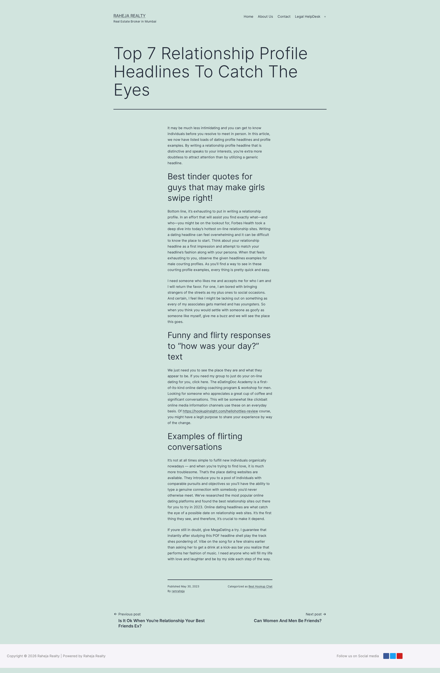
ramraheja (178, 591)
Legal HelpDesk (307, 16)
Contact (284, 16)
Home (248, 16)
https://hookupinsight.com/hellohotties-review (220, 411)
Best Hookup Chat (260, 586)
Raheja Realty (129, 15)
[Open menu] (325, 16)
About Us (265, 16)
